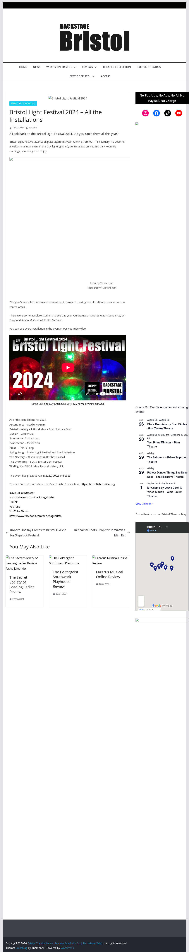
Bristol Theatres (149, 67)
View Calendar (143, 504)
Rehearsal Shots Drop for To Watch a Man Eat (100, 532)
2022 (56, 475)
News (36, 67)
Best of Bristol (80, 76)
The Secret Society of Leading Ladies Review (22, 584)
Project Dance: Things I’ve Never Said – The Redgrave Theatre (167, 474)
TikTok (13, 502)
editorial (33, 127)
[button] (74, 67)
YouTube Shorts (19, 511)
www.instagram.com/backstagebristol (31, 497)
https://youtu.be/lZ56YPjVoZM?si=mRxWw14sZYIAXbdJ (74, 403)
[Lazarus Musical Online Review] (111, 558)
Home (23, 67)
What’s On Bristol (59, 67)
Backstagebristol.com (22, 492)
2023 (68, 475)
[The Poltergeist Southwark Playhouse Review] (68, 558)
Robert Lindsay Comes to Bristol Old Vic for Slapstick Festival (38, 532)
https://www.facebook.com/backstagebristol (35, 516)
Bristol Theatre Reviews (23, 103)
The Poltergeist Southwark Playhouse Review (65, 579)
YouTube (14, 506)
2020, (49, 475)
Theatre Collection (117, 67)
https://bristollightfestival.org (98, 484)
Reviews (87, 67)
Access (105, 76)
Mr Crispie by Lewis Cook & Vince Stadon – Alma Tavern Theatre (165, 492)
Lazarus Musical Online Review (109, 574)
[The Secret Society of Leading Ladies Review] (24, 558)
